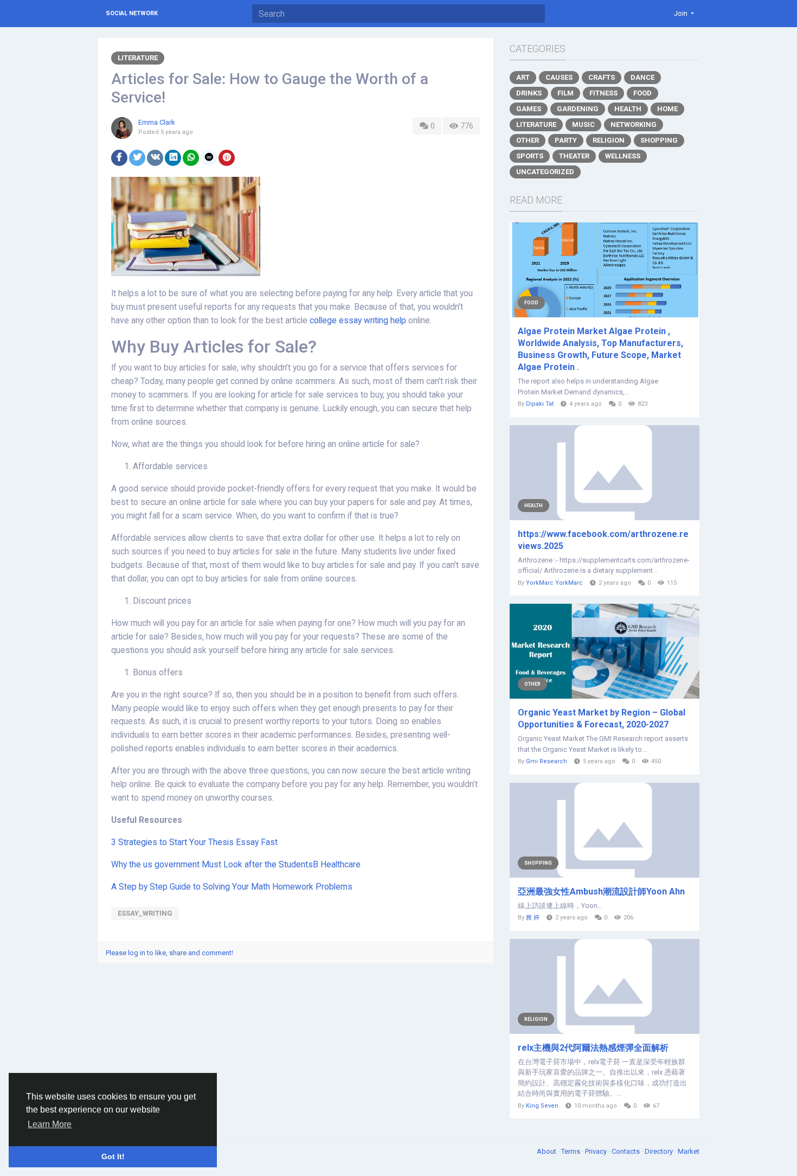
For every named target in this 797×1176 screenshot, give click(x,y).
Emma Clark (156, 122)
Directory (659, 1151)
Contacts (626, 1151)
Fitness (603, 93)
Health (627, 109)
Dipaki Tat (540, 403)
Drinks (529, 93)
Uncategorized (545, 172)
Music (583, 124)
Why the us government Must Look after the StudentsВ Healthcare (236, 865)
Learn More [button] (50, 1124)
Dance (642, 77)
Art (523, 77)
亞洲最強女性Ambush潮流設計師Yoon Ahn (601, 891)
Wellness (622, 156)
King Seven (542, 1105)
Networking (633, 124)
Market (688, 1151)
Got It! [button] (113, 1156)
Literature (138, 58)
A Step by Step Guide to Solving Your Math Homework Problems (231, 887)
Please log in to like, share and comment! (169, 953)
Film (565, 93)
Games (528, 109)
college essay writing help (358, 320)
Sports (529, 156)
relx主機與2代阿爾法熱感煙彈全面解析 (593, 1048)
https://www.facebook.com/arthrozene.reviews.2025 (603, 540)
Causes (559, 77)
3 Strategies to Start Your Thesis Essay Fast (194, 842)
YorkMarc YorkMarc (554, 582)
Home (667, 109)
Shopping (659, 140)
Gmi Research (546, 761)
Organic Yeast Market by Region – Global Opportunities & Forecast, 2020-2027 (601, 718)
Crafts (601, 77)
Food (642, 93)
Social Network (132, 13)
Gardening (578, 109)
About (547, 1151)
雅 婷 (532, 917)
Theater (574, 156)
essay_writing (145, 913)
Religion (609, 140)
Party (566, 140)
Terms (571, 1151)
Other (527, 140)
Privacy (596, 1151)
